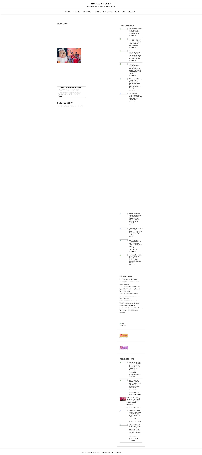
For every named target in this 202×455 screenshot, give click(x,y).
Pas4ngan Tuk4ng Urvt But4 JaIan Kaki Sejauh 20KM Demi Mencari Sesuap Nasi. (135, 42)
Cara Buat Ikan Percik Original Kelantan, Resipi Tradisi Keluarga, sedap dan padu (129, 282)
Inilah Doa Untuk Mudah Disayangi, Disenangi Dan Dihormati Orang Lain (135, 413)
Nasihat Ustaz (124, 349)
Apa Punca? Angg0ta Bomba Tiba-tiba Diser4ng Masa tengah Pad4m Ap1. (135, 96)
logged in (67, 106)
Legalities (77, 11)
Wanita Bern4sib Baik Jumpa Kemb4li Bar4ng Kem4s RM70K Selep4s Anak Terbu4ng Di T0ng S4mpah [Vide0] (135, 218)
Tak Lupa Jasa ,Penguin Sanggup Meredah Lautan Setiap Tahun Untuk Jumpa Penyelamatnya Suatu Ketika (135, 244)
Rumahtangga (124, 337)
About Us (68, 11)
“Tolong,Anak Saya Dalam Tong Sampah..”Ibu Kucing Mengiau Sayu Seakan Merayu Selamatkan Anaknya (135, 83)
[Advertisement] (86, 36)
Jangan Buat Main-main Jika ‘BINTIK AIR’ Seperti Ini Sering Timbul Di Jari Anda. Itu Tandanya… (135, 366)
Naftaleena (131, 407)
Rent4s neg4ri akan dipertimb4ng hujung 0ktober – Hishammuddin (135, 31)
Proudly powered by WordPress (90, 452)
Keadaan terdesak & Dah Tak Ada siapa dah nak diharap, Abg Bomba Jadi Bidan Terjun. (135, 258)
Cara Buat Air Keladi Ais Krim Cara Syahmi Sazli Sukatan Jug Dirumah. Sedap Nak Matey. (130, 289)
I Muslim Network (101, 4)
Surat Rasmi (123, 325)
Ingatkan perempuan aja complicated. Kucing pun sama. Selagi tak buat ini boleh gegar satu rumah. (135, 68)
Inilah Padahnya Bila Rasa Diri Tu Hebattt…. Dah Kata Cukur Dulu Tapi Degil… (135, 231)
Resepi (117, 11)
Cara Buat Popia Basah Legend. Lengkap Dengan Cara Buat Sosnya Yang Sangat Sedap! (130, 296)
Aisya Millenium (135, 374)
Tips (123, 11)
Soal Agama (87, 11)
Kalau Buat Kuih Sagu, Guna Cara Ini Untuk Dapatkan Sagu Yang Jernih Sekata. (134, 400)
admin (132, 421)
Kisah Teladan (108, 11)
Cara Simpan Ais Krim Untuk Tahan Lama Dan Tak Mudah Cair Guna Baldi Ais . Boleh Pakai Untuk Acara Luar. (135, 429)
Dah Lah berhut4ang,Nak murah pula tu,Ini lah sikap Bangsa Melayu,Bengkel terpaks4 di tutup (135, 54)
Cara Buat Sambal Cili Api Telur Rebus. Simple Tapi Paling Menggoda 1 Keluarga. (131, 310)
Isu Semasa (97, 11)
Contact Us (131, 11)
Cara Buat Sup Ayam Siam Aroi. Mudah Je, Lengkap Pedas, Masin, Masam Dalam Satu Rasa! (129, 303)
